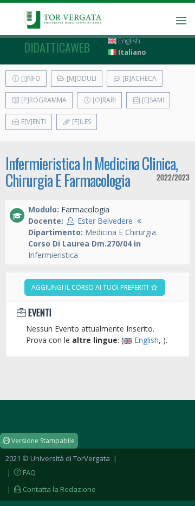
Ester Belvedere (105, 221)
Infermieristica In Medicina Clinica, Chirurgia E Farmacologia (91, 171)
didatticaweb (57, 47)
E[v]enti (33, 121)
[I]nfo (30, 78)
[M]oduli (80, 78)
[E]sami (152, 100)
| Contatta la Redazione (50, 489)
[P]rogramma (43, 100)
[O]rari (103, 100)
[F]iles (80, 121)
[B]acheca (139, 78)
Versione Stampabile (42, 440)
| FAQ (20, 472)
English (128, 41)
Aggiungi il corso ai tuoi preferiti (90, 287)
